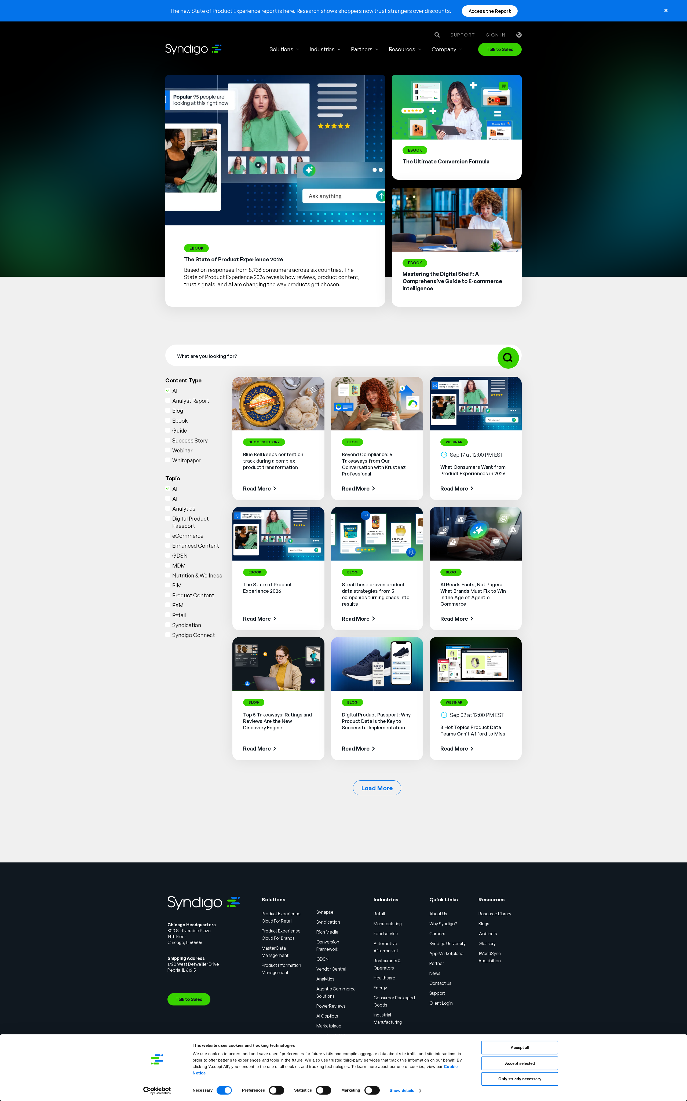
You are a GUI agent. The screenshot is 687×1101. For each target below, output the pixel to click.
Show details (402, 1090)
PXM (178, 605)
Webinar (182, 450)
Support (463, 35)
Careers (437, 933)
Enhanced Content (195, 545)
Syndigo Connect (193, 635)
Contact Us (440, 983)
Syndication (186, 625)
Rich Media (327, 932)
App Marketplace (446, 953)
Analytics (183, 508)
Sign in (496, 35)
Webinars (487, 933)
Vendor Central (331, 969)
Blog (177, 410)
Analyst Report (190, 400)
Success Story (190, 440)
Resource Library (494, 913)
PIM (177, 585)
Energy (380, 987)
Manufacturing (388, 923)
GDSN (180, 555)
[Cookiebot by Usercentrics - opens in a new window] (157, 1091)
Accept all (520, 1047)
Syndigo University (447, 943)
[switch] (276, 1090)
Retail (179, 615)
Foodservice (386, 933)
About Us (438, 913)
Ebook (180, 420)
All (175, 390)
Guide (179, 430)
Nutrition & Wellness (197, 575)
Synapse (325, 912)
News (434, 973)
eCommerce (187, 535)
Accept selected (520, 1063)
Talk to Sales (500, 49)
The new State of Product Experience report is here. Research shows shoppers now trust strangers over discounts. (310, 11)
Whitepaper (186, 460)
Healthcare (384, 978)
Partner (436, 963)
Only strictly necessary (519, 1079)
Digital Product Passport (190, 522)
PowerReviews (331, 1006)
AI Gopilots (327, 1016)
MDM (179, 565)
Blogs (483, 923)
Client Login (441, 1003)
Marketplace (328, 1026)
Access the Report (490, 11)
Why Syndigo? (443, 923)
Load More (377, 788)
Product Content (193, 595)
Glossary (487, 943)
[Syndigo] (193, 49)
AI (174, 498)
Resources (402, 49)
